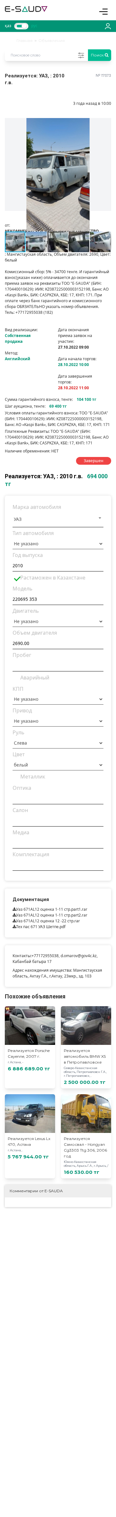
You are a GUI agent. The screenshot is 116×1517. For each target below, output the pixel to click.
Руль (18, 732)
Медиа (21, 832)
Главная (24, 40)
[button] (105, 124)
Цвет (19, 754)
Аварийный (34, 677)
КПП (18, 688)
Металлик (32, 776)
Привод (22, 710)
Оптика (22, 787)
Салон (20, 810)
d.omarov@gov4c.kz (79, 955)
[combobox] (58, 519)
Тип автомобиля (33, 533)
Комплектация (31, 854)
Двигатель (26, 610)
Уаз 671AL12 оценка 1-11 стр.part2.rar (51, 915)
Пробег (22, 655)
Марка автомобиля (37, 507)
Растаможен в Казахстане (52, 577)
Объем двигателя (35, 632)
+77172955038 (45, 955)
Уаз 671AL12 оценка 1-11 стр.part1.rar (51, 909)
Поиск (98, 55)
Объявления (51, 40)
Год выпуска (28, 555)
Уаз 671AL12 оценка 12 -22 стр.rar (48, 921)
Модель (23, 588)
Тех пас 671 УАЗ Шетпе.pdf (40, 926)
